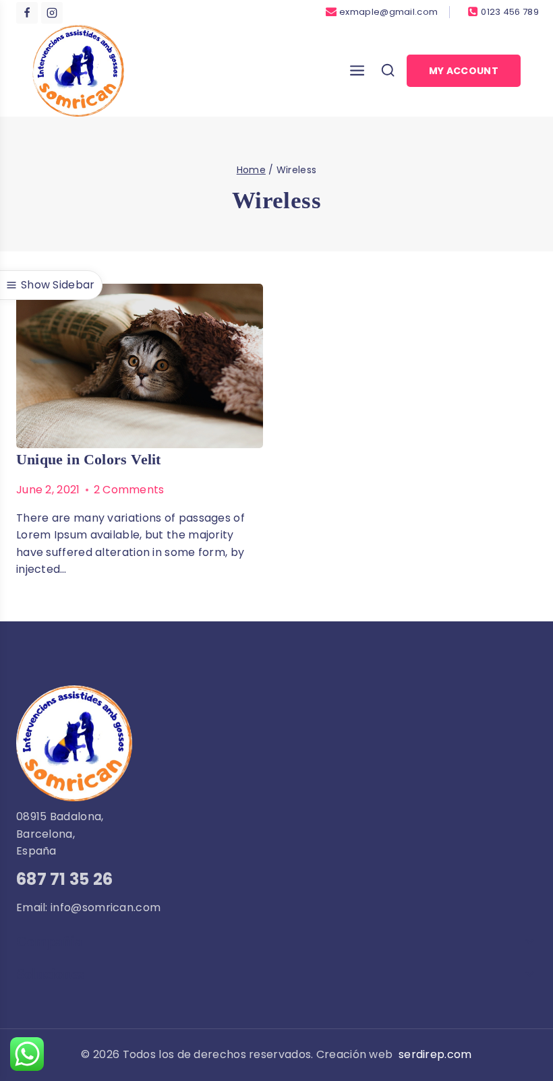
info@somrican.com (106, 907)
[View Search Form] (388, 71)
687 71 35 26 (64, 879)
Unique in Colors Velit (88, 459)
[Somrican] (78, 71)
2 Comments (129, 489)
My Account (463, 71)
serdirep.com (435, 1054)
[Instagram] (52, 13)
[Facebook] (27, 13)
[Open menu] (354, 71)
